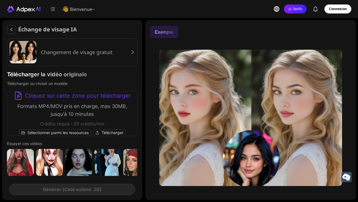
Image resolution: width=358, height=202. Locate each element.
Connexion (338, 8)
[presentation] (72, 113)
